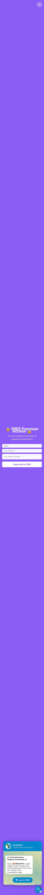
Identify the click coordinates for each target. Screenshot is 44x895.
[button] (40, 843)
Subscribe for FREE (22, 464)
